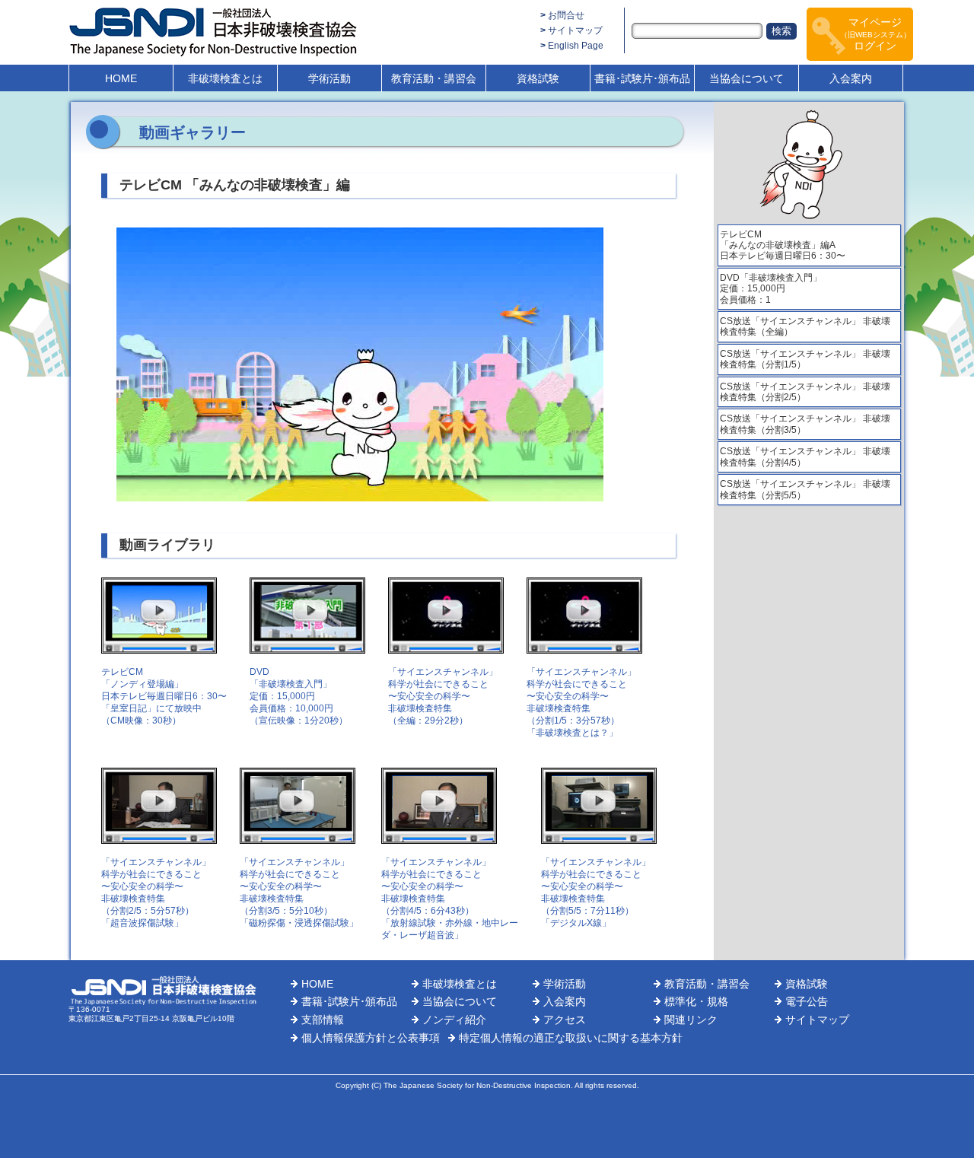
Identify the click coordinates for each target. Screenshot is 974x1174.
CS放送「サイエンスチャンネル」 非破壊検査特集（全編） (805, 326)
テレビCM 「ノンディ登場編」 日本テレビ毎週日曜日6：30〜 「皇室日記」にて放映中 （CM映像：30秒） (164, 696)
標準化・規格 (696, 1001)
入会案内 (850, 78)
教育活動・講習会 (433, 78)
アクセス (564, 1019)
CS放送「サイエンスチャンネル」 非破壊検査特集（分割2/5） (805, 391)
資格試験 (538, 78)
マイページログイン (875, 34)
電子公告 (806, 1001)
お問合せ (566, 15)
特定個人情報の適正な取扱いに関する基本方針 (571, 1038)
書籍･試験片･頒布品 (642, 78)
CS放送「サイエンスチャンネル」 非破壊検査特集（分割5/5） (805, 489)
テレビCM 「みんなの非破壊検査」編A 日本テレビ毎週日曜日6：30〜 (782, 245)
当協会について (746, 78)
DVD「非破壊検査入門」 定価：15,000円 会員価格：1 (771, 288)
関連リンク (691, 1019)
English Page (575, 45)
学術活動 (329, 78)
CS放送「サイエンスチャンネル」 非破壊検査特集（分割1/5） (805, 359)
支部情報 (322, 1019)
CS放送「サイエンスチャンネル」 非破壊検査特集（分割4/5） (805, 456)
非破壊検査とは (225, 78)
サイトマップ (575, 30)
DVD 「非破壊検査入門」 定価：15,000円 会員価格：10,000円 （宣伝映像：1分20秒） (299, 696)
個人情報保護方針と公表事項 (370, 1038)
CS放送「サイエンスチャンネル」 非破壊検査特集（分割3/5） (805, 423)
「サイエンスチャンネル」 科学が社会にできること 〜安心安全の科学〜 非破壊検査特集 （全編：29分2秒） (443, 696)
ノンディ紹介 (454, 1019)
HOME (121, 78)
